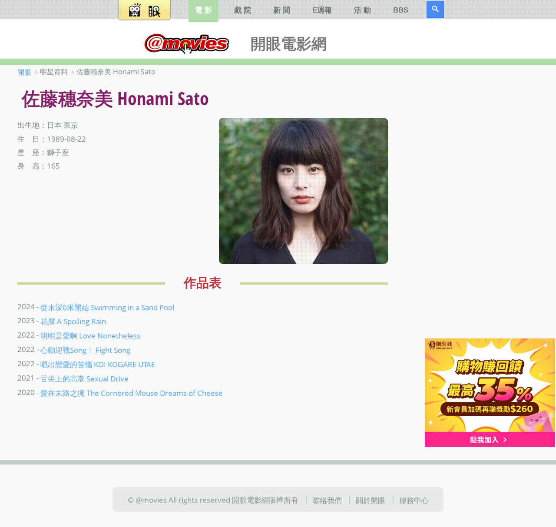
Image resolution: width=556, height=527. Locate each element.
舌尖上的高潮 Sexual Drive (84, 378)
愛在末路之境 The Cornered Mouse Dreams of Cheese (131, 393)
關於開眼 (370, 500)
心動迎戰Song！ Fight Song (85, 350)
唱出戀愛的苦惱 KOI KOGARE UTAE (97, 364)
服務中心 (414, 500)
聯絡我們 (327, 500)
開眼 (24, 72)
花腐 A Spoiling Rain (73, 321)
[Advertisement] (482, 203)
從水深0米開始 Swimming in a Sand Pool (107, 307)
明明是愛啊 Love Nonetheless (90, 335)
